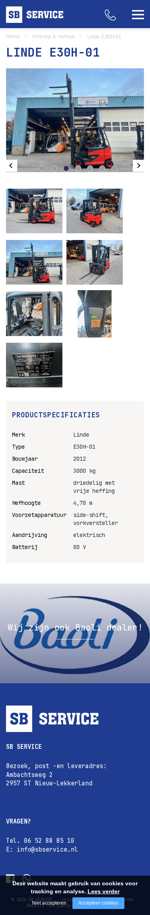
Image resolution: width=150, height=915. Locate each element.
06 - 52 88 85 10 (118, 10)
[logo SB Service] (75, 719)
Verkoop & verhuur (53, 36)
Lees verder (104, 891)
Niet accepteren (49, 903)
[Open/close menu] (138, 14)
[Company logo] (37, 14)
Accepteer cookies (98, 903)
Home (13, 36)
